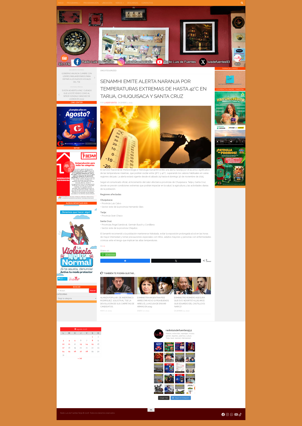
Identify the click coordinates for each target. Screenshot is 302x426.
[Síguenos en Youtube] (236, 414)
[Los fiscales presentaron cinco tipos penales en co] (169, 357)
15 (92, 344)
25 (69, 351)
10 (63, 344)
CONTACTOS (147, 3)
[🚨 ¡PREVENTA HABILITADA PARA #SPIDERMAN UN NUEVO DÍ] (190, 347)
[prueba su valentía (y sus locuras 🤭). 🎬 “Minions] (190, 389)
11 (69, 344)
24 (63, 351)
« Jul (80, 358)
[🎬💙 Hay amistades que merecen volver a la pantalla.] (180, 347)
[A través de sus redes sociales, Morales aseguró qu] (169, 378)
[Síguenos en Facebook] (223, 414)
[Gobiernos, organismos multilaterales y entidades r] (180, 389)
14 (87, 344)
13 (81, 344)
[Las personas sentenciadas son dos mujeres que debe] (158, 378)
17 (63, 348)
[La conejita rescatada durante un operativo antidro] (169, 389)
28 (87, 351)
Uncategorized (108, 70)
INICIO (61, 3)
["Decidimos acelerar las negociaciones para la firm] (190, 368)
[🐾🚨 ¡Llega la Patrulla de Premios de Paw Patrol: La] (169, 347)
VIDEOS (118, 3)
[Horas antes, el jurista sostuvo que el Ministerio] (190, 357)
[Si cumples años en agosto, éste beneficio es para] (158, 347)
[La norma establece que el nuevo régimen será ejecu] (190, 378)
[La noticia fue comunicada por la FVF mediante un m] (158, 389)
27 (81, 351)
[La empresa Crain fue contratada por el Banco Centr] (158, 368)
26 (75, 351)
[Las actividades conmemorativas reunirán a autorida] (180, 368)
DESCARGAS (132, 3)
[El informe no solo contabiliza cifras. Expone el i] (180, 357)
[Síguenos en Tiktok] (240, 414)
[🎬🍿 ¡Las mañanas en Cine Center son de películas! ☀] (169, 368)
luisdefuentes (110, 103)
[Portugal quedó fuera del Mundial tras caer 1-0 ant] (158, 357)
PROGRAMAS (72, 3)
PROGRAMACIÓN (91, 3)
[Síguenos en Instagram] (227, 414)
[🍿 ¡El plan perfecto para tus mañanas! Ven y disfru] (180, 378)
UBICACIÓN (107, 3)
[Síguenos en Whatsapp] (231, 414)
